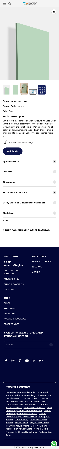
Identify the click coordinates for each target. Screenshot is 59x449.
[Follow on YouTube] (27, 360)
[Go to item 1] (6, 90)
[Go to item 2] (15, 90)
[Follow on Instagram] (13, 360)
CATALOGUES (39, 256)
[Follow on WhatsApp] (41, 360)
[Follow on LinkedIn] (34, 360)
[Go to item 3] (24, 89)
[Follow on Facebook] (6, 360)
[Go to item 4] (33, 92)
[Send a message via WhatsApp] (54, 444)
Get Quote (12, 151)
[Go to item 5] (42, 90)
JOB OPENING (11, 256)
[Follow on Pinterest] (20, 360)
